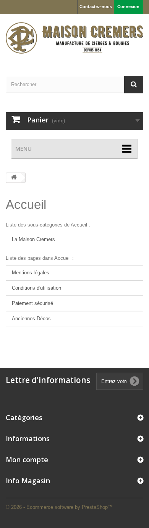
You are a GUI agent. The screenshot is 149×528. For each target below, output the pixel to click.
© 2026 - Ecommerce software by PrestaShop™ (59, 507)
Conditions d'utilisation (36, 288)
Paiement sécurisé (32, 303)
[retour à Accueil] (13, 178)
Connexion (128, 6)
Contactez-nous (95, 6)
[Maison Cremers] (74, 38)
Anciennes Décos (31, 318)
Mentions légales (30, 272)
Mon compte (27, 459)
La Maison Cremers (33, 239)
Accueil (26, 204)
